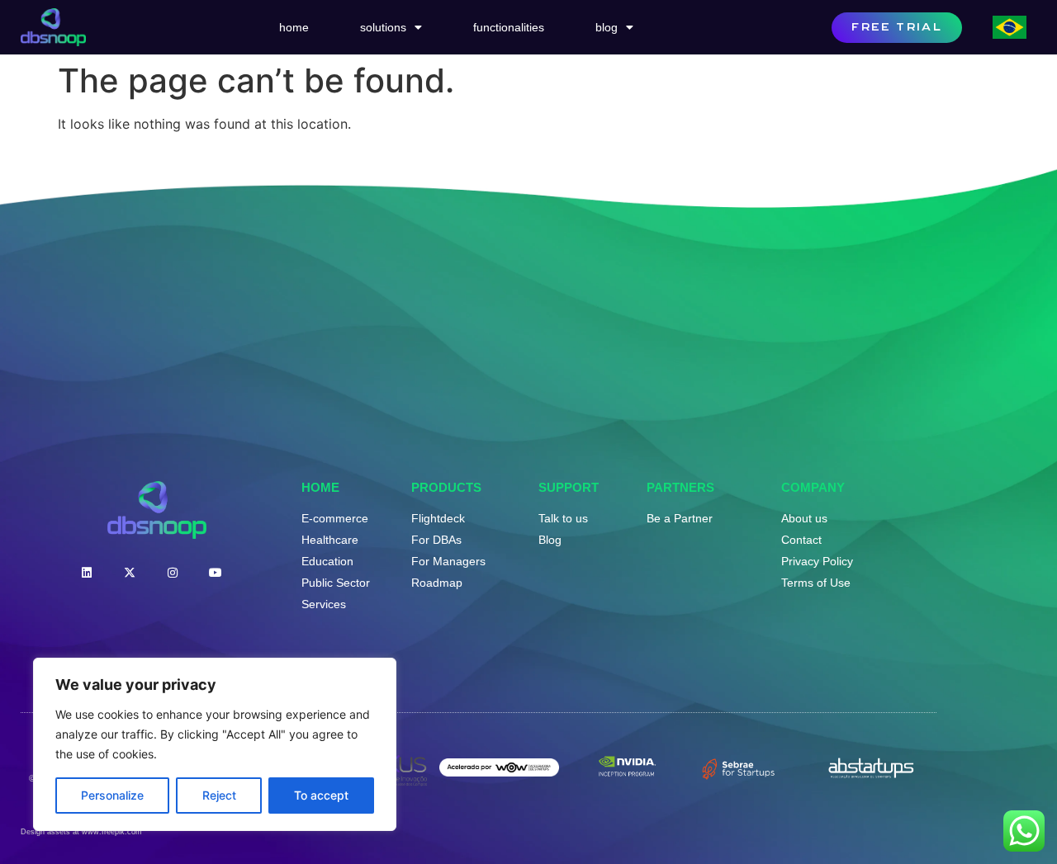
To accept (321, 795)
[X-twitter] (129, 572)
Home (294, 27)
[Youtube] (215, 572)
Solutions (383, 27)
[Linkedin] (86, 572)
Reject (219, 795)
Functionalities (508, 27)
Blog (606, 27)
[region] (214, 744)
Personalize (112, 795)
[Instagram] (172, 572)
